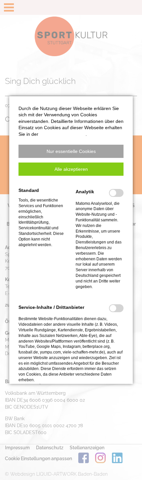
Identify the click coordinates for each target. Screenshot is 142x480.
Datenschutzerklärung (63, 134)
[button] (71, 151)
